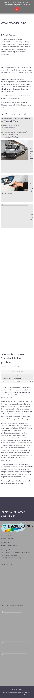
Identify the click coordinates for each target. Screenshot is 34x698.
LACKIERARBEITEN (25, 688)
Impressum (27, 692)
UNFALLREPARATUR (17, 689)
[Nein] (32, 6)
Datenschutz (11, 694)
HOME (4, 688)
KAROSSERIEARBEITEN (14, 688)
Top (32, 494)
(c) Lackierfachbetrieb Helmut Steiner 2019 (13, 692)
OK (17, 9)
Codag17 (24, 694)
